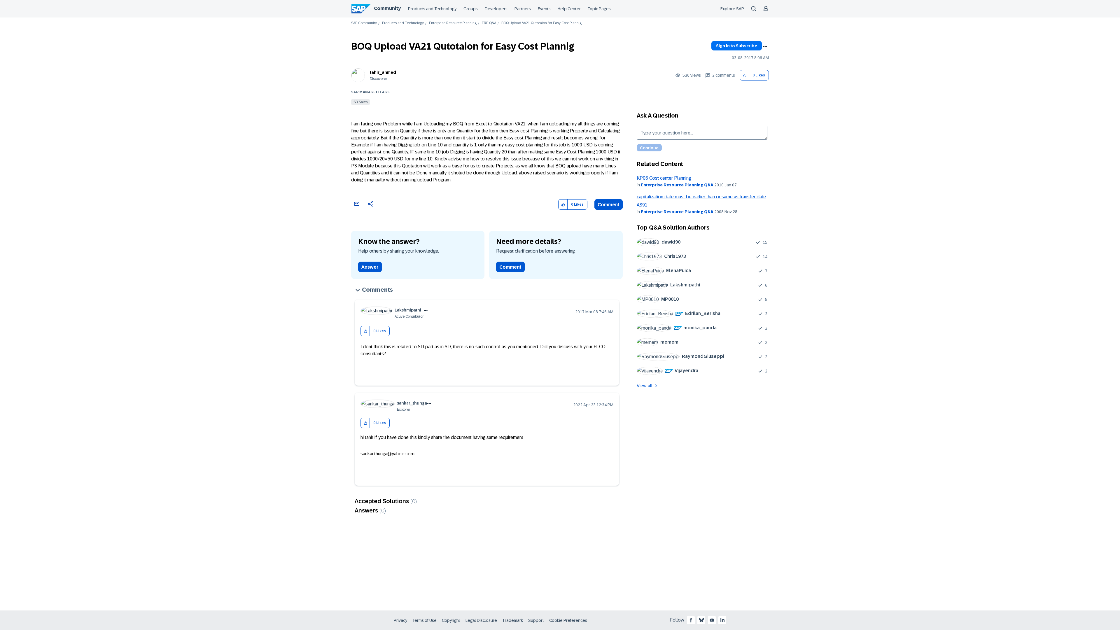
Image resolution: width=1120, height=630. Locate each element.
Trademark (512, 620)
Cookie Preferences (568, 620)
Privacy (400, 620)
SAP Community (364, 23)
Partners (522, 8)
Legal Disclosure (481, 620)
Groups (470, 8)
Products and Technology (432, 8)
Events (544, 8)
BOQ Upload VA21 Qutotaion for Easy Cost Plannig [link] (541, 23)
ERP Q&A (489, 23)
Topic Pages (599, 8)
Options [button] (765, 46)
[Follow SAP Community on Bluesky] (701, 620)
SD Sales (361, 102)
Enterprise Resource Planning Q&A (677, 185)
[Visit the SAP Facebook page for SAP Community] (691, 620)
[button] (744, 75)
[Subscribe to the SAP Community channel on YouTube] (712, 620)
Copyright (451, 620)
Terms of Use (424, 620)
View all (644, 385)
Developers (496, 8)
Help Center (569, 8)
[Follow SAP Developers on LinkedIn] (722, 620)
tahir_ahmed (383, 72)
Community (387, 8)
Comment (609, 204)
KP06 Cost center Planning (664, 178)
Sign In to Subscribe (736, 45)
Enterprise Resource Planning (453, 23)
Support (536, 620)
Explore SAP (732, 8)
